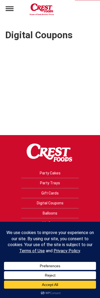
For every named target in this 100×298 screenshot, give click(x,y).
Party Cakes (50, 173)
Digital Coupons (50, 203)
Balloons (50, 213)
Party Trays (50, 183)
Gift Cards (50, 193)
